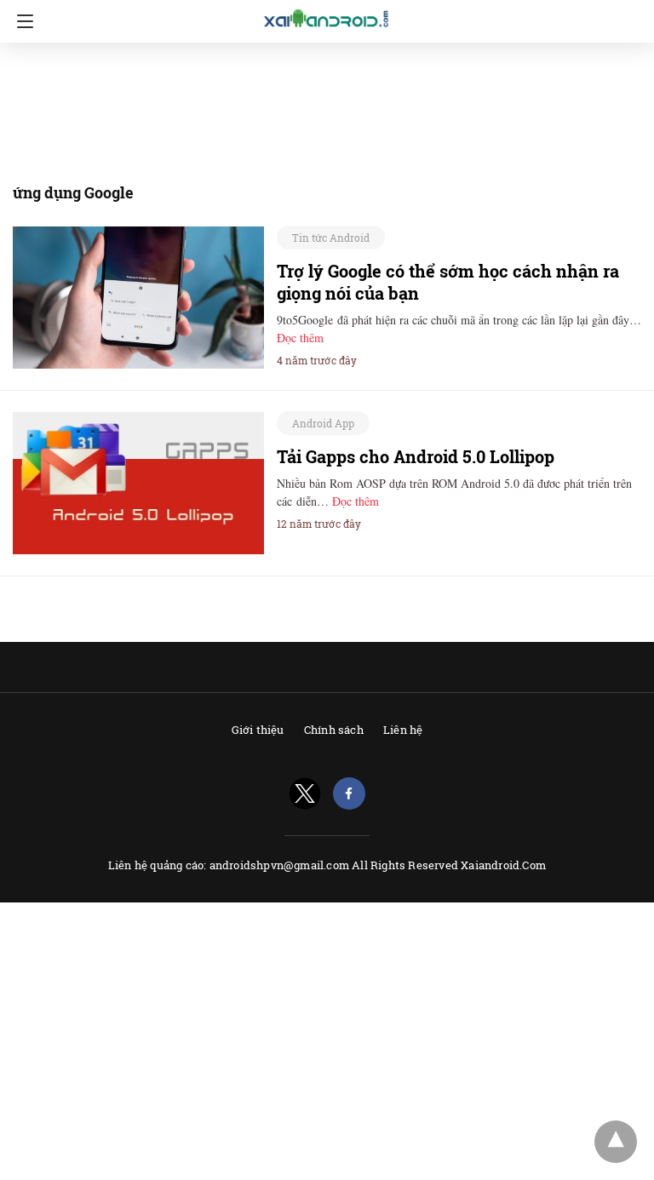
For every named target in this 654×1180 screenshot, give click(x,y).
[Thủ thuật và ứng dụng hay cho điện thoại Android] (327, 18)
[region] (322, 108)
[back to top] (615, 1141)
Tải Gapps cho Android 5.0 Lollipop (415, 456)
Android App (323, 423)
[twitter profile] (305, 794)
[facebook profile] (349, 794)
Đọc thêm (300, 337)
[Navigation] (21, 21)
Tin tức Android (331, 237)
